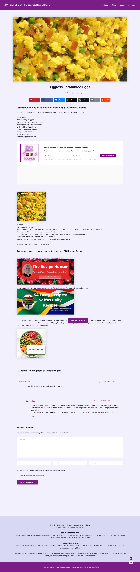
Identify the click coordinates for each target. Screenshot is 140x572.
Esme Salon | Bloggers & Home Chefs (30, 5)
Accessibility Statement (64, 527)
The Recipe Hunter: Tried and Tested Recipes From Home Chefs (40, 258)
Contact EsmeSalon (47, 567)
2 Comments (62, 93)
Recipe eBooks (78, 320)
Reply (26, 390)
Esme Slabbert (21, 535)
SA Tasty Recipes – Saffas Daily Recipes (51, 288)
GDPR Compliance (63, 567)
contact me (59, 537)
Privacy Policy (79, 527)
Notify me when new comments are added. (32, 476)
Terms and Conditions (80, 567)
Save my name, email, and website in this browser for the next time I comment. (42, 470)
